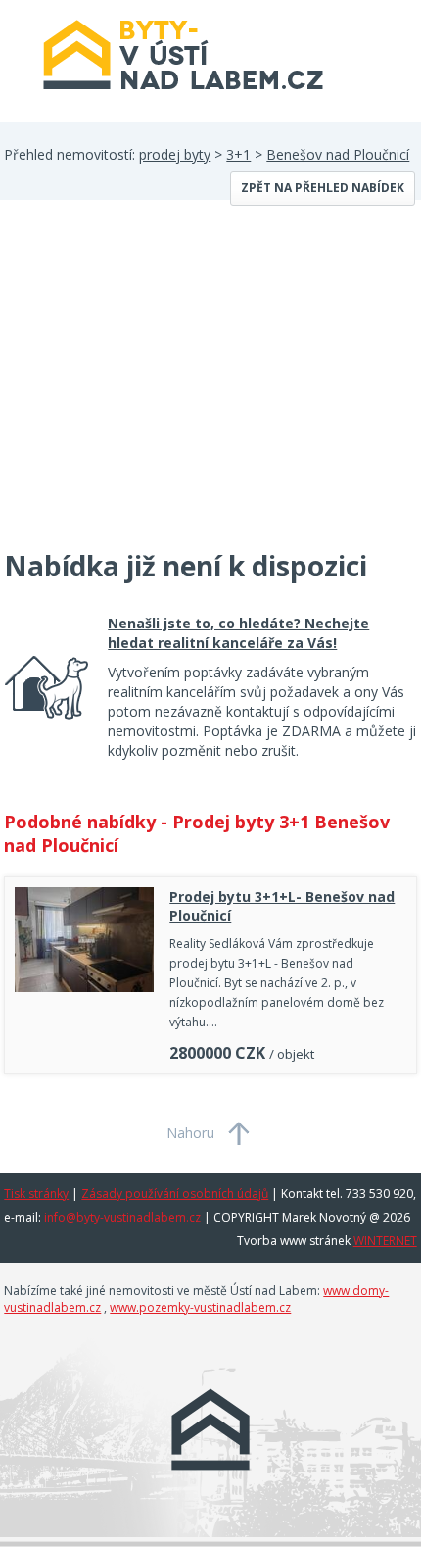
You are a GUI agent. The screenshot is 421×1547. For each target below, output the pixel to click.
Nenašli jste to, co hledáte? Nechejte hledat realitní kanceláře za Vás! (238, 633)
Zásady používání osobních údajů (174, 1193)
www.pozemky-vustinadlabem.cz (200, 1307)
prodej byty (174, 154)
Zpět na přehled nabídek (322, 187)
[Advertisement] (151, 386)
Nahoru (190, 1132)
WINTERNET (385, 1240)
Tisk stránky (36, 1193)
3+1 (238, 154)
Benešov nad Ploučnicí (337, 154)
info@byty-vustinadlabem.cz (122, 1217)
